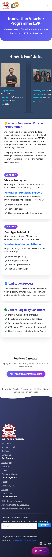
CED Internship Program (12, 501)
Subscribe (44, 525)
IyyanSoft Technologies (25, 540)
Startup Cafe (6, 493)
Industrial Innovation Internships (15, 508)
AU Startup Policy (8, 447)
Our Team (5, 451)
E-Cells (4, 470)
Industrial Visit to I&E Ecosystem (15, 505)
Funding (5, 466)
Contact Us (6, 455)
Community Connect (10, 474)
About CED (6, 443)
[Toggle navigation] (48, 5)
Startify (4, 482)
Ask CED (40, 550)
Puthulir (4, 489)
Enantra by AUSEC (9, 485)
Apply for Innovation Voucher (26, 374)
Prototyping (6, 462)
